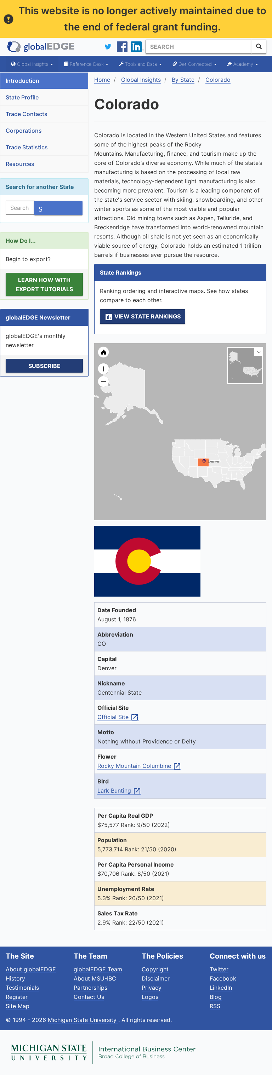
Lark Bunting (119, 791)
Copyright (155, 969)
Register (17, 996)
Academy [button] (243, 64)
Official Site (118, 717)
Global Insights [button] (33, 64)
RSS (215, 1006)
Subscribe (44, 365)
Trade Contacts (26, 113)
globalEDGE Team (98, 969)
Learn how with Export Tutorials (44, 284)
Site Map (17, 1006)
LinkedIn (221, 987)
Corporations (24, 130)
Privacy (152, 987)
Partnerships (90, 987)
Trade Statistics (27, 147)
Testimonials (22, 987)
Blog (216, 996)
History (15, 978)
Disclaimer (156, 978)
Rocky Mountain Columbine (139, 766)
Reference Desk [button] (86, 64)
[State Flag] (180, 561)
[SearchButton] (258, 47)
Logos (150, 996)
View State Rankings (142, 317)
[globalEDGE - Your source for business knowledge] (41, 47)
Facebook (223, 978)
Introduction (22, 80)
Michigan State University (83, 1019)
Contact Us (89, 996)
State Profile (22, 97)
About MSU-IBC (95, 978)
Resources (20, 163)
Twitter (219, 969)
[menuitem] (128, 393)
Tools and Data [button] (141, 64)
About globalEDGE (31, 969)
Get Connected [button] (195, 64)
